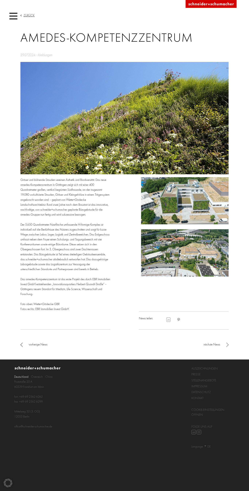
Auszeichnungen (204, 368)
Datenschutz (201, 392)
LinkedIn (168, 319)
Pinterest (178, 319)
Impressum (199, 386)
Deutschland (21, 376)
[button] (8, 483)
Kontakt (197, 398)
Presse (196, 374)
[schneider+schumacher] (211, 4)
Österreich (37, 376)
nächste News (212, 344)
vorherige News (38, 344)
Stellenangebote (203, 380)
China (48, 376)
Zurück (29, 15)
